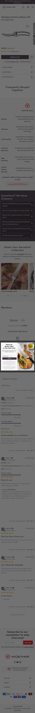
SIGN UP (9, 358)
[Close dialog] (33, 343)
